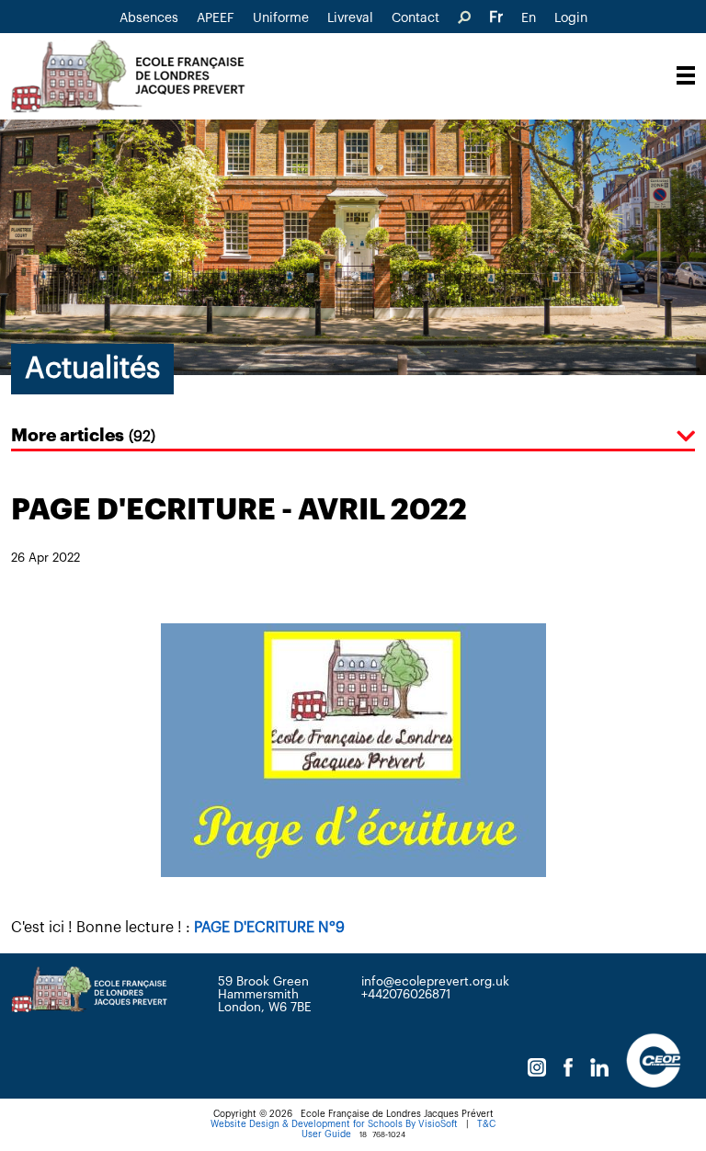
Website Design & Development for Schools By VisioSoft (334, 1124)
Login (570, 18)
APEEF (215, 18)
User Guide (326, 1134)
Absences (149, 18)
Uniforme (281, 18)
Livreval (350, 18)
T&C (486, 1124)
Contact (415, 18)
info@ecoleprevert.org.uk (435, 981)
